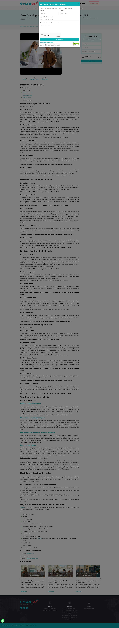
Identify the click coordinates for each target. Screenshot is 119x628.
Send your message (59, 39)
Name (42, 10)
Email (62, 10)
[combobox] (41, 19)
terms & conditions (56, 45)
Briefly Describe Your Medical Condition (50, 22)
